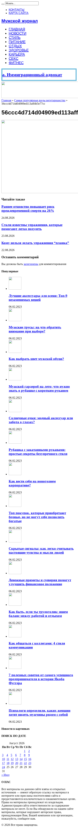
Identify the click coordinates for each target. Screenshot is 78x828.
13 (16, 759)
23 (29, 763)
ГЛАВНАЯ (17, 29)
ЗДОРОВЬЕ (19, 50)
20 (16, 763)
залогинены (31, 264)
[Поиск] (2, 4)
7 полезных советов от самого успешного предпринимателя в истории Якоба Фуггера (41, 679)
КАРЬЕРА (17, 54)
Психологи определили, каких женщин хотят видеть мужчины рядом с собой (39, 712)
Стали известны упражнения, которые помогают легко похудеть (31, 227)
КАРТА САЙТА (18, 13)
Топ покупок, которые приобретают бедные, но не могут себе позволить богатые (37, 517)
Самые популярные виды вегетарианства (39, 100)
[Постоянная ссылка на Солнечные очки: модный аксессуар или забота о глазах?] (15, 411)
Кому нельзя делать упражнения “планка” (35, 243)
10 (3, 759)
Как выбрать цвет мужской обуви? (36, 359)
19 (12, 763)
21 (21, 763)
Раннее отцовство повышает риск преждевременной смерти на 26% (27, 209)
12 (12, 759)
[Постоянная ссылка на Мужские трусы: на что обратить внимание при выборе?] (15, 320)
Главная (6, 100)
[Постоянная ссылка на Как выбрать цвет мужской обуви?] (15, 351)
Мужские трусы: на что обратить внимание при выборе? (35, 329)
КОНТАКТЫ (16, 9)
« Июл (5, 774)
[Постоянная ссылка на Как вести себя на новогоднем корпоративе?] (15, 474)
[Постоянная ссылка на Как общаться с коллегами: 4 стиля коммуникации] (15, 636)
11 (8, 759)
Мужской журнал (19, 20)
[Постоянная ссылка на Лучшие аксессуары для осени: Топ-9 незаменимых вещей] (15, 288)
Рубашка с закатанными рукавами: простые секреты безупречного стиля (38, 452)
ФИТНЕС (16, 63)
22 (25, 763)
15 (25, 759)
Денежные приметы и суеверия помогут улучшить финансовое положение (40, 582)
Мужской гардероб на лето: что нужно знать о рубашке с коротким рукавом (39, 388)
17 (3, 763)
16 (29, 759)
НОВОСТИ (17, 33)
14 (21, 759)
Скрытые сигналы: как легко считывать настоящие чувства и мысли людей (41, 550)
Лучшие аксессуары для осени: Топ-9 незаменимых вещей (38, 298)
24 (3, 767)
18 (8, 763)
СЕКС (13, 59)
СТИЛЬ (14, 38)
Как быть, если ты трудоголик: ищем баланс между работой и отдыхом (38, 614)
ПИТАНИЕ (17, 42)
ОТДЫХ (15, 46)
